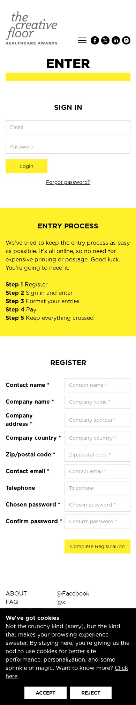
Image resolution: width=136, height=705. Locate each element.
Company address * (19, 419)
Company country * (33, 438)
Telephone (20, 488)
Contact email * (28, 471)
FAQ (12, 602)
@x (60, 602)
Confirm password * (34, 521)
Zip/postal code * (30, 454)
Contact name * (28, 385)
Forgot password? (68, 182)
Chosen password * (33, 504)
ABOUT (16, 593)
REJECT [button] (90, 693)
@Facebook (72, 593)
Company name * (30, 401)
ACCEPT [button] (45, 693)
